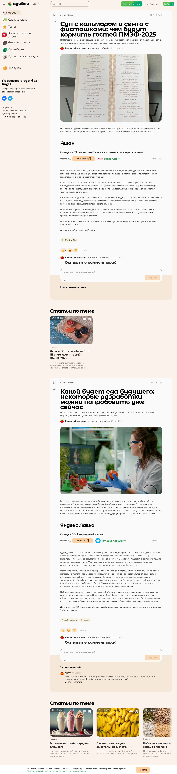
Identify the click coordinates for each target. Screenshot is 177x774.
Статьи (63, 15)
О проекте (7, 107)
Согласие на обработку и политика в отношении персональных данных (57, 771)
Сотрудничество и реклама (14, 110)
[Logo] (19, 4)
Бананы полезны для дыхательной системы (112, 744)
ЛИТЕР (68, 673)
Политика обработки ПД (14, 117)
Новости (72, 15)
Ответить (78, 682)
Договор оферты (10, 113)
